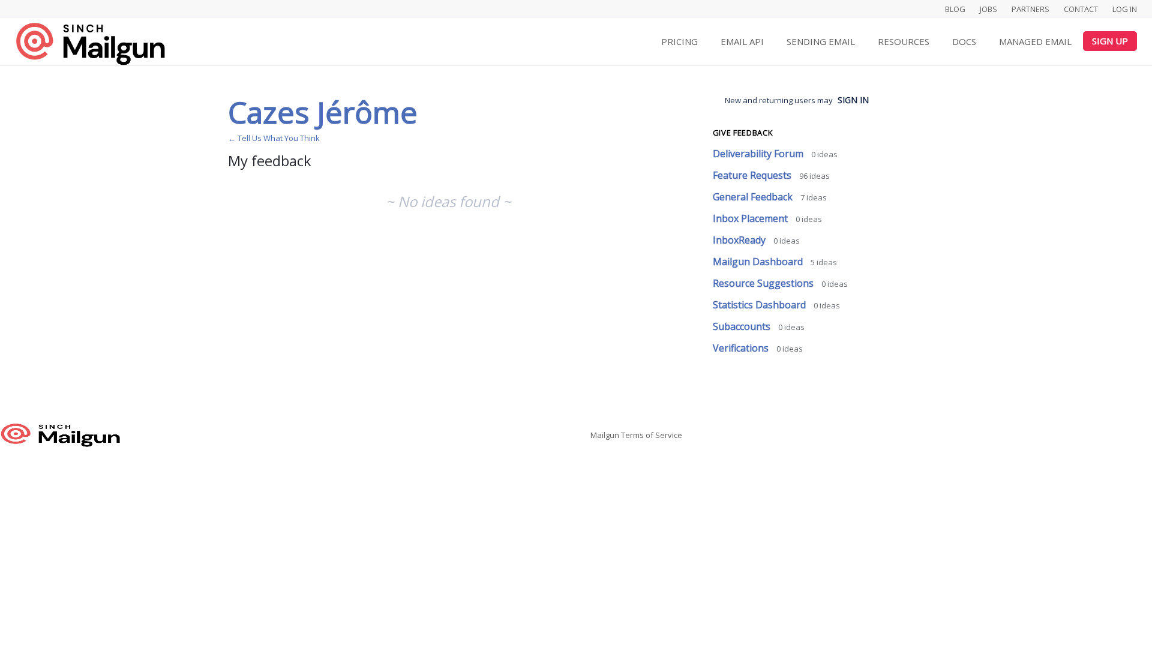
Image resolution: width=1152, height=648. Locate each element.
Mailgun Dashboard (759, 261)
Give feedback (743, 132)
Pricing (679, 41)
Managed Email (1035, 41)
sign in (853, 100)
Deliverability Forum (759, 153)
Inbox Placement (751, 218)
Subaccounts (743, 326)
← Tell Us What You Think (274, 138)
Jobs (988, 9)
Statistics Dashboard (760, 304)
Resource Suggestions (764, 283)
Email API (742, 41)
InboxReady (740, 240)
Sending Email (821, 41)
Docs (964, 41)
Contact (1081, 9)
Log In (1124, 9)
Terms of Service (651, 435)
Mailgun (604, 435)
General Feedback (754, 196)
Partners (1030, 9)
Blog (955, 9)
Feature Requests (753, 175)
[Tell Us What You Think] (90, 43)
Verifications (742, 348)
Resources (903, 41)
